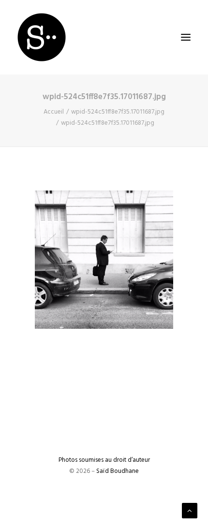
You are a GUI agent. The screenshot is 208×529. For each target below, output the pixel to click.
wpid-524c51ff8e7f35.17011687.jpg (117, 112)
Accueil (54, 112)
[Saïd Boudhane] (41, 37)
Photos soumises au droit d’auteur (104, 460)
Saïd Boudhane (117, 471)
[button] (185, 37)
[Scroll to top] (189, 510)
